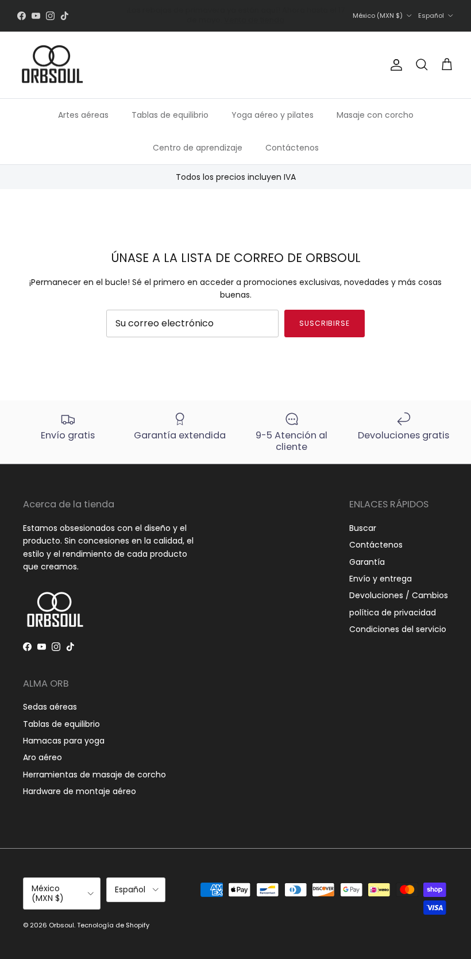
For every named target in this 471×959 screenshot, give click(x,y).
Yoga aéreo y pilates (272, 115)
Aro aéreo (42, 757)
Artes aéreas (83, 115)
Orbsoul (61, 925)
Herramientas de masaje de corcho (94, 774)
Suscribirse (324, 323)
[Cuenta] (394, 65)
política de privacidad (392, 612)
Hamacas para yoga (64, 740)
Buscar (362, 528)
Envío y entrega (380, 578)
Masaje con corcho (375, 115)
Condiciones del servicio (397, 629)
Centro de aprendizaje (197, 147)
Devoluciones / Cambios (398, 595)
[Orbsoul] (51, 65)
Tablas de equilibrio (170, 115)
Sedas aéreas (50, 706)
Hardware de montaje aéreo (79, 791)
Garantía (367, 562)
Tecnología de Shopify (113, 925)
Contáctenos (292, 147)
